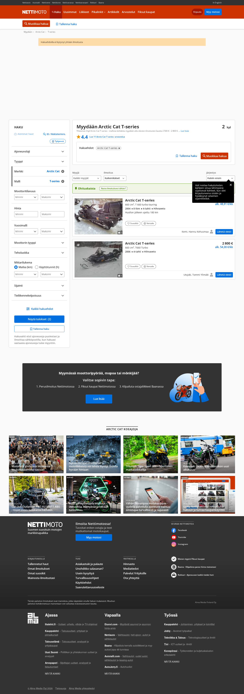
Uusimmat (70, 12)
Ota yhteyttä (131, 578)
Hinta (17, 208)
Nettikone (56, 2)
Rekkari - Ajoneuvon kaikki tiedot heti (196, 574)
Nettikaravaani (82, 2)
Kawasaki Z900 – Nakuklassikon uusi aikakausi (208, 454)
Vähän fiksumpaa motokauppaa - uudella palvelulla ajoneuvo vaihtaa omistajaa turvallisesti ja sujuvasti (150, 495)
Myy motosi (213, 11)
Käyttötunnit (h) (49, 267)
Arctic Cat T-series (154, 216)
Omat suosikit (36, 573)
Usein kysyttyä (85, 573)
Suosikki (134, 223)
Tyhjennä (59, 141)
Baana (101, 2)
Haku (57, 12)
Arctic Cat (40, 32)
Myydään (28, 32)
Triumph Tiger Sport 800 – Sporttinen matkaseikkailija (150, 454)
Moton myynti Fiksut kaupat (191, 559)
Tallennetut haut (38, 564)
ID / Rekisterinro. (56, 134)
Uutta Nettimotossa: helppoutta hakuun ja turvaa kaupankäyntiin (208, 495)
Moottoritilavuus (25, 191)
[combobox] (39, 171)
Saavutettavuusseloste (90, 587)
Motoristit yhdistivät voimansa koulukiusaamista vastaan (36, 454)
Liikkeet (84, 12)
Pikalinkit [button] (97, 12)
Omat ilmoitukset (39, 568)
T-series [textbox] (58, 181)
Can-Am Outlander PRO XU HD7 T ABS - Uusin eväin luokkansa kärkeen (36, 495)
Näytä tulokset (39, 319)
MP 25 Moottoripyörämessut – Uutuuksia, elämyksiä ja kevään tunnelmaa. (93, 495)
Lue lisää (98, 399)
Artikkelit (113, 12)
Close (230, 185)
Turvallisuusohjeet (87, 578)
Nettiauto (26, 2)
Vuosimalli (20, 225)
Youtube (182, 537)
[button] (86, 176)
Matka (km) (25, 267)
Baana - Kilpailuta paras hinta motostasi (197, 567)
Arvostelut (128, 12)
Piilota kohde (78, 202)
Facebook (182, 530)
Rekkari (93, 2)
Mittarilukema (23, 262)
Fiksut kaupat (146, 12)
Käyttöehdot (83, 582)
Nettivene (46, 2)
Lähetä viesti (224, 231)
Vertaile (150, 223)
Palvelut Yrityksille (134, 573)
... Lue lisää (184, 131)
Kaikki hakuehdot (42, 309)
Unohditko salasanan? (89, 568)
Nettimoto (34, 12)
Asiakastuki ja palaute (89, 564)
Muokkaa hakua (38, 24)
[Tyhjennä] (63, 171)
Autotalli (36, 2)
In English (217, 2)
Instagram (183, 544)
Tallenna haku (68, 24)
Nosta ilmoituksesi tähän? (113, 188)
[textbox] (37, 171)
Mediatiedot (131, 568)
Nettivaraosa (68, 2)
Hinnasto (129, 564)
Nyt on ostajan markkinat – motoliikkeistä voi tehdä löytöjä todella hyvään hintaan (93, 454)
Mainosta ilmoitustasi (41, 578)
